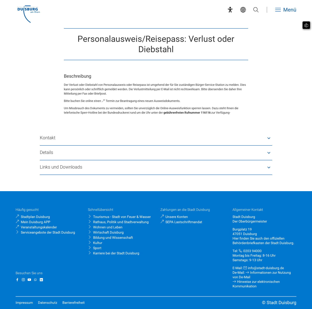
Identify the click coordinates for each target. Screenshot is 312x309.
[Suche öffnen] (256, 10)
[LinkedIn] (41, 279)
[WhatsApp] (35, 279)
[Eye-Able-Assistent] (230, 10)
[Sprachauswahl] (243, 10)
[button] (156, 138)
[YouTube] (29, 279)
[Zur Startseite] (29, 14)
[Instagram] (23, 279)
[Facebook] (17, 279)
